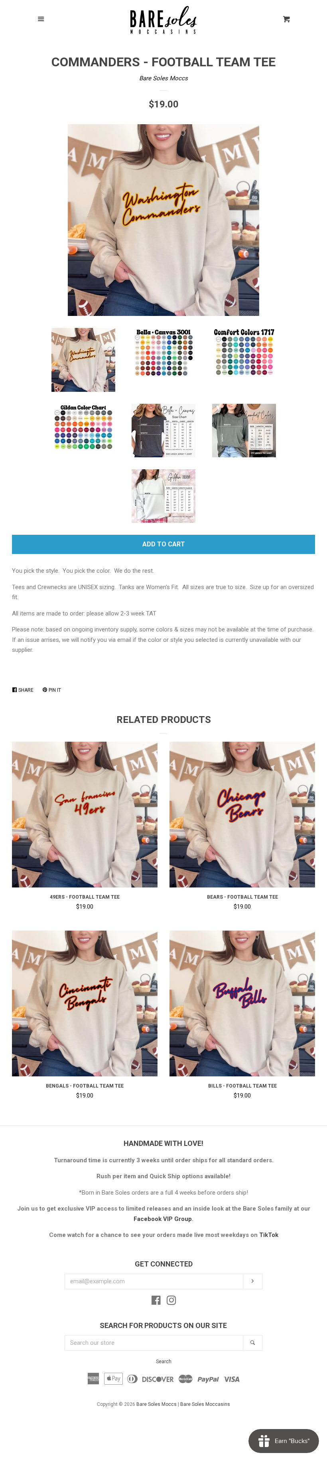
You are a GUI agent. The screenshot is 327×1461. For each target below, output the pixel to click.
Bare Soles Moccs (163, 78)
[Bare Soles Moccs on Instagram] (171, 1302)
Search (163, 1361)
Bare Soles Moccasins (205, 1404)
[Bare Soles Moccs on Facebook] (156, 1302)
